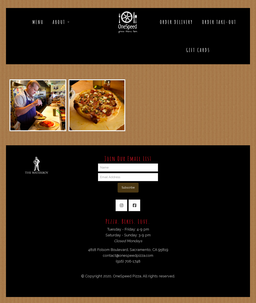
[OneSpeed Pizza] (128, 22)
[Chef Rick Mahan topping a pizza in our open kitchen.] (37, 105)
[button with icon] (121, 205)
